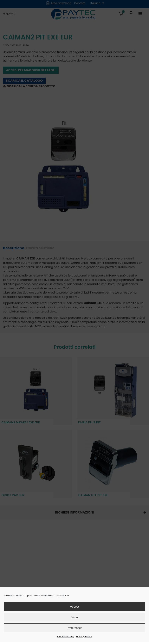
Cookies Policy (65, 636)
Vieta (74, 617)
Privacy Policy (84, 636)
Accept (74, 606)
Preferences (74, 627)
